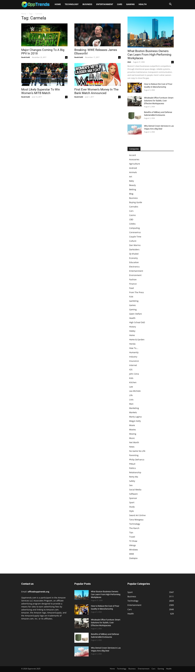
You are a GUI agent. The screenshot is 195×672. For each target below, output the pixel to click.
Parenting (133, 455)
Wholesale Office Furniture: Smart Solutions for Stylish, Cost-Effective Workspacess (158, 101)
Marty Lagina (135, 416)
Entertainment (104, 4)
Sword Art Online (137, 515)
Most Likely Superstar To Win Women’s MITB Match (40, 91)
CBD (131, 219)
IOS (130, 369)
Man (131, 403)
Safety (132, 481)
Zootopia (133, 558)
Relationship (135, 472)
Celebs (132, 223)
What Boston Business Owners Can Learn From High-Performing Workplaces (149, 54)
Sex (130, 485)
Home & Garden (136, 339)
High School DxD (137, 322)
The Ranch (134, 528)
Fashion (133, 279)
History (132, 326)
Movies (132, 429)
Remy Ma (133, 476)
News (131, 446)
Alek (129, 62)
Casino (132, 215)
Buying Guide (135, 202)
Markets (133, 412)
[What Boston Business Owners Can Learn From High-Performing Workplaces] (150, 32)
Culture (132, 241)
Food (131, 288)
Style (131, 511)
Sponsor (133, 498)
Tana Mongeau (136, 519)
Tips (131, 532)
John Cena (134, 373)
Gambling (133, 301)
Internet (133, 365)
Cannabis (133, 206)
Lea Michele (135, 391)
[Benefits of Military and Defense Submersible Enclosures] (134, 116)
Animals (133, 172)
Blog (131, 193)
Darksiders (134, 249)
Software (133, 493)
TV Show (133, 541)
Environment (135, 275)
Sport (131, 502)
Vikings (132, 545)
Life (131, 395)
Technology (72, 4)
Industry (133, 356)
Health (143, 4)
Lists (131, 399)
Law (131, 386)
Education (134, 262)
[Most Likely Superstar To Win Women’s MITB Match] (44, 74)
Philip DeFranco (136, 459)
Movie (132, 425)
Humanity (133, 352)
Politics (132, 468)
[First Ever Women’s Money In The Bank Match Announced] (97, 74)
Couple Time (135, 236)
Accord (132, 155)
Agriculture (134, 163)
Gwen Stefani (135, 313)
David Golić (25, 57)
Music (132, 438)
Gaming (130, 4)
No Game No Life (137, 451)
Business (87, 4)
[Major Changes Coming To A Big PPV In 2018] (44, 34)
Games (132, 305)
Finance (133, 283)
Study (132, 506)
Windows (133, 549)
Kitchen (132, 382)
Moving (132, 433)
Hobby (132, 331)
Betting (132, 189)
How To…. (133, 348)
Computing (134, 228)
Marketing (134, 408)
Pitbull (132, 463)
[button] (170, 4)
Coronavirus (135, 232)
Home (58, 4)
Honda (132, 343)
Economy (133, 258)
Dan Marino (134, 245)
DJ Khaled (133, 253)
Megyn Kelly (135, 421)
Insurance (134, 361)
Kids (131, 378)
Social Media (135, 489)
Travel (132, 536)
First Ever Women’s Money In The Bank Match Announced (96, 91)
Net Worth (134, 442)
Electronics (134, 266)
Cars (119, 4)
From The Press (136, 292)
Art (130, 176)
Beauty (132, 185)
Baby (131, 181)
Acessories (134, 159)
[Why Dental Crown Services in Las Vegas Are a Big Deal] (134, 129)
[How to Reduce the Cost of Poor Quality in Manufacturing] (134, 88)
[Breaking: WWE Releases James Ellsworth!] (97, 34)
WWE (131, 554)
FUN (131, 296)
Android (133, 168)
